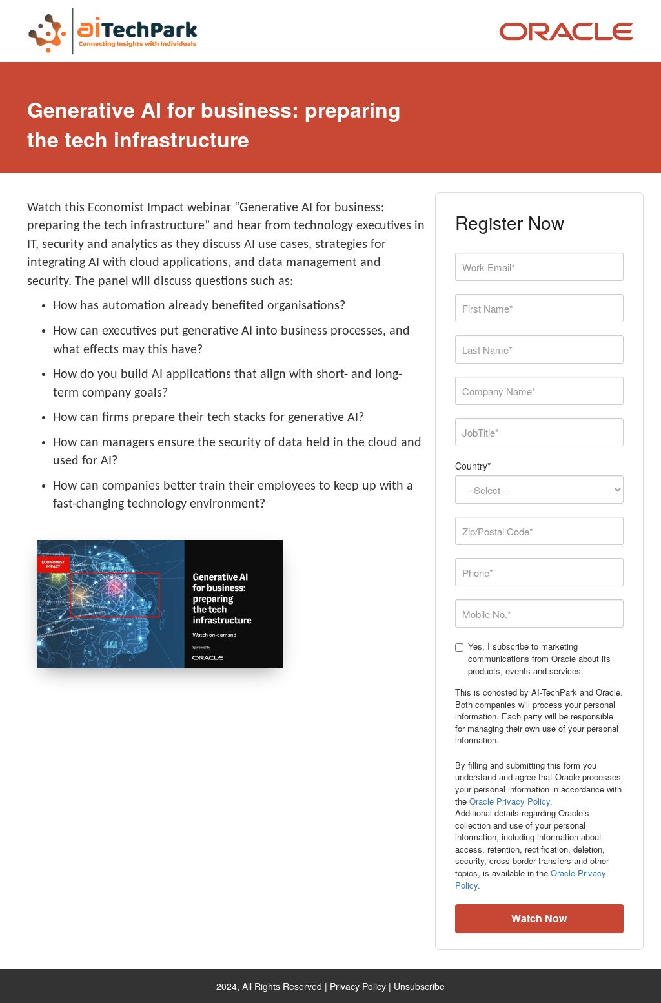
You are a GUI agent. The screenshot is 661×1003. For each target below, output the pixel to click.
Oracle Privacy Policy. (511, 801)
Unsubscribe (419, 986)
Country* (473, 465)
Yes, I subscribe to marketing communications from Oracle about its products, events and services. (539, 658)
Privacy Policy (358, 986)
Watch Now (539, 918)
